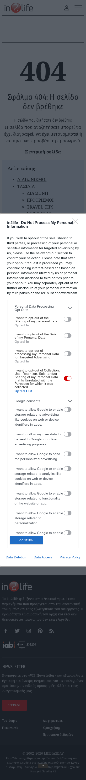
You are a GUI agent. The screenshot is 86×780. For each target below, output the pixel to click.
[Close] (76, 223)
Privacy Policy (70, 557)
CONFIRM (26, 540)
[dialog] (43, 390)
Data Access (43, 557)
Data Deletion (16, 557)
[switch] (67, 319)
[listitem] (43, 308)
